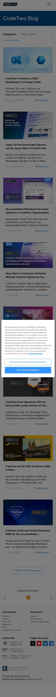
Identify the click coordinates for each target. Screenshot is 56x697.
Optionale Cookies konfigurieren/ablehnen (28, 362)
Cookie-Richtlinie (35, 354)
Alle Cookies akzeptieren (28, 370)
